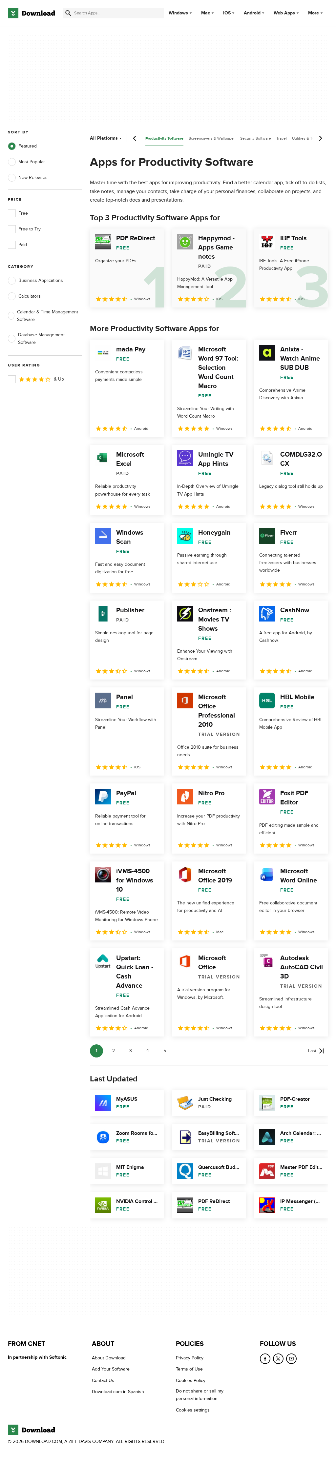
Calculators (29, 296)
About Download (109, 1358)
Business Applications (40, 280)
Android (252, 13)
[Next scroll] (320, 138)
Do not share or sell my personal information (199, 1394)
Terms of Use (189, 1369)
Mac (205, 13)
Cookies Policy (190, 1380)
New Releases (33, 177)
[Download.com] (31, 13)
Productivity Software (164, 138)
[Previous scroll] (135, 138)
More (313, 13)
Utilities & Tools (306, 138)
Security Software (255, 138)
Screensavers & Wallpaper (212, 138)
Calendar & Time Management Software (47, 315)
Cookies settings (193, 1410)
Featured (27, 146)
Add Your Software (111, 1369)
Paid (22, 244)
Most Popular (31, 162)
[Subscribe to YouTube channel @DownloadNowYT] (291, 1358)
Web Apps (284, 13)
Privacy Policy (189, 1358)
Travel (281, 138)
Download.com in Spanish (118, 1391)
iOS (227, 13)
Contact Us (103, 1380)
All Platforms (104, 138)
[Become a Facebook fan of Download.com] (265, 1358)
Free (23, 213)
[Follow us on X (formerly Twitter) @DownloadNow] (278, 1358)
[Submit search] (68, 13)
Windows (178, 13)
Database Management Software (41, 338)
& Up (59, 379)
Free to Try (29, 229)
